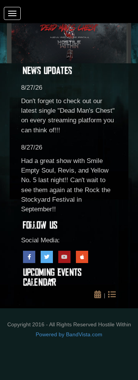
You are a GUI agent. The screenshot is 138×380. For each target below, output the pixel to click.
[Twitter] (47, 257)
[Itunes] (82, 257)
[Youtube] (64, 257)
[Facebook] (29, 257)
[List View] (112, 295)
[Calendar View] (99, 295)
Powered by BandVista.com (69, 334)
